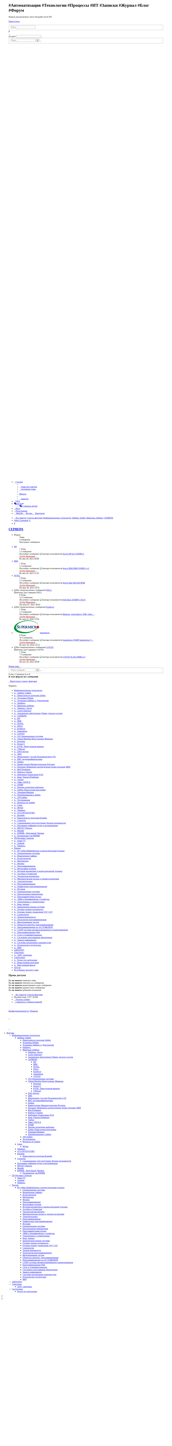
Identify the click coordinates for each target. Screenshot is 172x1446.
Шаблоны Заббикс (31, 1050)
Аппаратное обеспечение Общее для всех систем (50, 1057)
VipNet (31, 1120)
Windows (27, 1047)
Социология (28, 1248)
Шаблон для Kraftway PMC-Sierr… (78, 614)
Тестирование (29, 1139)
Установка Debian (31, 1042)
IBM (16, 561)
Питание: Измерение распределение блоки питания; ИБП (54, 1108)
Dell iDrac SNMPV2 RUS (74, 600)
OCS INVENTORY (26, 1151)
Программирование (32, 1202)
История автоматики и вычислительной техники (45, 1207)
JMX (30, 1096)
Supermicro (45, 633)
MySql (25, 1146)
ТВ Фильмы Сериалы (22, 1175)
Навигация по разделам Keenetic (37, 1156)
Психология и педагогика (34, 1277)
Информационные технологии (26, 1035)
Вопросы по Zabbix (31, 1142)
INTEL (17, 575)
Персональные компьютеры (35, 1228)
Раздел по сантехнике (27, 1291)
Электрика (17, 1284)
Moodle (20, 1168)
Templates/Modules (36, 1132)
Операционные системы (34, 1190)
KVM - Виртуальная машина (46, 1088)
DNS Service (33, 1093)
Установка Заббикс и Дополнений (38, 1045)
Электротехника (30, 1216)
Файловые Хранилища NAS (41, 1115)
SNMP (31, 1125)
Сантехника (17, 1289)
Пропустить (14, 21)
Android (20, 1180)
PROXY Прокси (24, 1166)
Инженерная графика (32, 1192)
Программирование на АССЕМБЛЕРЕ (40, 1260)
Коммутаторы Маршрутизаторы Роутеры (46, 1105)
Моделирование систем (33, 1255)
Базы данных (29, 1238)
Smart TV (21, 1178)
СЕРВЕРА (16, 529)
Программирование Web (34, 1265)
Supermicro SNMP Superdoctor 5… (78, 640)
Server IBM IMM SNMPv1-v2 (76, 568)
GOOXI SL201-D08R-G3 (74, 657)
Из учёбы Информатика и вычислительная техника (40, 1187)
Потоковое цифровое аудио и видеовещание (37, 1163)
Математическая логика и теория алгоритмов (43, 1214)
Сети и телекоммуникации (35, 1267)
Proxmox (37, 1084)
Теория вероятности (32, 1250)
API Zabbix (28, 1137)
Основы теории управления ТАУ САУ (40, 1245)
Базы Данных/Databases (38, 1117)
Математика (28, 1197)
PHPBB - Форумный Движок (30, 1170)
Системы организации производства (39, 1274)
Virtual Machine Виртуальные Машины (45, 1081)
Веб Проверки (34, 1110)
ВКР (25, 1279)
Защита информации (32, 1272)
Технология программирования (37, 1253)
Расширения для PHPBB (34, 1173)
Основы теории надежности (36, 1243)
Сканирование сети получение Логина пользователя (47, 1161)
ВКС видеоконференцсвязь (40, 1100)
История (26, 1224)
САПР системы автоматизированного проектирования (48, 1262)
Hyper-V (37, 1086)
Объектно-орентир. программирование (41, 1257)
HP (15, 546)
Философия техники (32, 1204)
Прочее (15, 1185)
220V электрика (24, 1286)
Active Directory (35, 1055)
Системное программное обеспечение (40, 1270)
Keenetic (21, 1154)
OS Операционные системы (41, 1079)
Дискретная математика (33, 1212)
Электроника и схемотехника (36, 1236)
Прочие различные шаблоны (41, 1127)
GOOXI (49, 647)
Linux (19, 1144)
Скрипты (21, 1158)
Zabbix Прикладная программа (42, 1129)
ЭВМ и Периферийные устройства (39, 1233)
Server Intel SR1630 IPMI (74, 583)
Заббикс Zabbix (24, 1038)
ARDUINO (17, 1282)
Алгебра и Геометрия (32, 1209)
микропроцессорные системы (36, 1241)
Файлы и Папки (35, 1113)
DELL (49, 590)
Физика (26, 1199)
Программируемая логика (34, 1231)
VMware (37, 1091)
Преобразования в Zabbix (39, 1134)
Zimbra (31, 1103)
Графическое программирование (37, 1221)
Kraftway (50, 607)
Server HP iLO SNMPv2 (73, 554)
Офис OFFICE (34, 1122)
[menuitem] (28, 487)
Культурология (29, 1195)
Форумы (10, 1033)
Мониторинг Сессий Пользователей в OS (47, 1098)
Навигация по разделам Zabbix (37, 1040)
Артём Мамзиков (27, 556)
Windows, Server (35, 1052)
